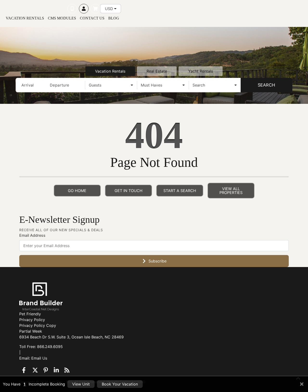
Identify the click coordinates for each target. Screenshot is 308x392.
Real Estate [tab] (157, 71)
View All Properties (231, 190)
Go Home (77, 190)
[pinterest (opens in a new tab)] (46, 370)
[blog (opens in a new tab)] (67, 370)
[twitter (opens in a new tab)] (35, 370)
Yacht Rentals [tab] (200, 71)
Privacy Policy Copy (37, 325)
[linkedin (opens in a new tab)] (56, 370)
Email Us (39, 358)
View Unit (81, 384)
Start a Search (179, 190)
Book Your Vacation (120, 384)
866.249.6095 (50, 346)
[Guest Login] (84, 8)
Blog (113, 18)
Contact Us (92, 18)
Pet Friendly (30, 313)
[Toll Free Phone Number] (72, 8)
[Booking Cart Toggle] (95, 8)
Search (266, 84)
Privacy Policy (32, 319)
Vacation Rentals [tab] (110, 71)
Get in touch (128, 190)
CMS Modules (62, 18)
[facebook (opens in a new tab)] (24, 370)
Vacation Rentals (25, 18)
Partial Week (30, 331)
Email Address (32, 235)
